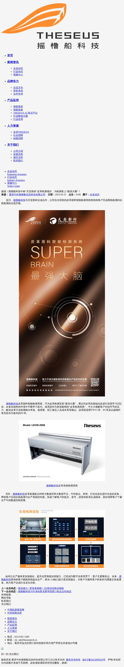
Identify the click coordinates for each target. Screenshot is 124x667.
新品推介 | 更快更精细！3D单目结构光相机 (41, 588)
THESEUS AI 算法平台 (25, 113)
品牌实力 (13, 81)
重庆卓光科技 (73, 659)
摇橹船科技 (19, 200)
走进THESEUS (21, 132)
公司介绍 (18, 151)
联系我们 (18, 160)
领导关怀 (18, 157)
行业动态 (18, 71)
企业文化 (18, 87)
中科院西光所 (14, 613)
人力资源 (13, 125)
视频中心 (18, 74)
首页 (10, 55)
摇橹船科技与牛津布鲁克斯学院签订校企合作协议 (44, 591)
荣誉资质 (18, 90)
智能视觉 (18, 106)
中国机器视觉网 (15, 609)
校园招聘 (18, 138)
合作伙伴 (18, 94)
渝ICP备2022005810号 (93, 659)
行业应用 (18, 119)
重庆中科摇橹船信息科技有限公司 (27, 194)
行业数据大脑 (20, 116)
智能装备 (18, 109)
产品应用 (13, 100)
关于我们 (13, 144)
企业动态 (18, 68)
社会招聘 (18, 135)
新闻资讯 (13, 62)
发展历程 (18, 154)
